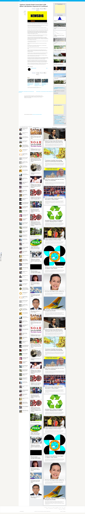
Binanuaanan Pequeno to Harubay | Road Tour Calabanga (25, 231)
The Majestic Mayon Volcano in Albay (58, 122)
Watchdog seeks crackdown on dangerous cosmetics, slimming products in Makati (54, 221)
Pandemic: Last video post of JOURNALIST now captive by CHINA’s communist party (36, 198)
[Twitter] (47, 68)
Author (28, 66)
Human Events (56, 508)
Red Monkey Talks (51, 508)
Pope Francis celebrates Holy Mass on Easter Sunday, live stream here (54, 180)
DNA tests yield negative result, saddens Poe (54, 291)
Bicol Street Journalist (33, 68)
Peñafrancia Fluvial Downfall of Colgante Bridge (24, 191)
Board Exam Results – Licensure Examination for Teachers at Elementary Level (44, 91)
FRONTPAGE (45, 507)
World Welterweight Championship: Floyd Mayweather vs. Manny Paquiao (53, 199)
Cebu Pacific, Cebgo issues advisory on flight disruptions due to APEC (54, 310)
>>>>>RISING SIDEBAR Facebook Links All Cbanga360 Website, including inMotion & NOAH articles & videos (59, 88)
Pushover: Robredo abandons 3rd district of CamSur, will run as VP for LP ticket (54, 239)
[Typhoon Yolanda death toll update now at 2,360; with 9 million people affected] (30, 81)
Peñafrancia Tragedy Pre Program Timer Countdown (25, 199)
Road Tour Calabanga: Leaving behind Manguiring (24, 219)
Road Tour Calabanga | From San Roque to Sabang (25, 252)
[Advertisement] (60, 9)
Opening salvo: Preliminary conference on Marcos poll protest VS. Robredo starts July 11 (36, 261)
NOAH (64, 507)
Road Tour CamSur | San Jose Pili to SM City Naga (25, 267)
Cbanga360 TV (63, 508)
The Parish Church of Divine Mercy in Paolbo (59, 123)
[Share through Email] (0, 259)
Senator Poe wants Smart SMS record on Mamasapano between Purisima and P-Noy (54, 141)
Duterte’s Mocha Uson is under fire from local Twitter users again (36, 137)
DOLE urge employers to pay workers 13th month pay (59, 20)
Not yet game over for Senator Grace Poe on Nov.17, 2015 (59, 71)
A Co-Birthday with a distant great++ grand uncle (59, 43)
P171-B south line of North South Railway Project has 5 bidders (35, 295)
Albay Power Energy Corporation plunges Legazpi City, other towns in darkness (36, 272)
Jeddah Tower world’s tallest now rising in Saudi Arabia (59, 35)
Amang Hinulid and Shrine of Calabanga (36, 173)
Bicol (54, 63)
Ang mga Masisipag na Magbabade (25, 128)
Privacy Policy (60, 509)
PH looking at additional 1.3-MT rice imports (36, 311)
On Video (25, 0)
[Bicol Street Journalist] (29, 69)
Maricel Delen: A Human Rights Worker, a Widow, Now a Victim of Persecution (59, 64)
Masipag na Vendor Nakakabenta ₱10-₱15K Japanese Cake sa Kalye (25, 260)
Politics (31, 258)
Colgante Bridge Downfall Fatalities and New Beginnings (25, 183)
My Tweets (55, 91)
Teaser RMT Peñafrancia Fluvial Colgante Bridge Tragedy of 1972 (25, 207)
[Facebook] (46, 68)
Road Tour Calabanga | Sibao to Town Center (25, 210)
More (38, 0)
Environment (57, 507)
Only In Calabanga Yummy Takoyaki (25, 255)
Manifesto (41, 0)
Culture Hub (28, 0)
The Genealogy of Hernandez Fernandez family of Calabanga (24, 166)
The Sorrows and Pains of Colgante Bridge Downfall (25, 186)
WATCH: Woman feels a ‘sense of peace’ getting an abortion (35, 283)
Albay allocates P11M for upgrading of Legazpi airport (59, 28)
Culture (55, 27)
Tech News (33, 135)
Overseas (32, 0)
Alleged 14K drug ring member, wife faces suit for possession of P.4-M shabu (35, 247)
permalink (40, 87)
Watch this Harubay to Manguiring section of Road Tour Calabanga (25, 227)
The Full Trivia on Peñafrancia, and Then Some (25, 178)
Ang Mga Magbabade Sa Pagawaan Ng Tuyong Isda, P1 (25, 137)
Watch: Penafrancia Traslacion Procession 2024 (25, 174)
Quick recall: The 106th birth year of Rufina (25, 158)
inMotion (57, 27)
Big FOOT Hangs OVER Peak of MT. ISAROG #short (25, 223)
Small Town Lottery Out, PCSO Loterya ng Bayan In (60, 118)
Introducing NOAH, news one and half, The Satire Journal (36, 149)
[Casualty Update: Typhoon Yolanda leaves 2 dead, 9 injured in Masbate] (45, 81)
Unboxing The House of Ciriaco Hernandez (25, 149)
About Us (64, 509)
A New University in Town (35, 236)
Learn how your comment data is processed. (37, 114)
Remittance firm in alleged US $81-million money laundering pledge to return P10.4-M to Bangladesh (36, 186)
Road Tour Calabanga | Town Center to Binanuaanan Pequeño (25, 235)
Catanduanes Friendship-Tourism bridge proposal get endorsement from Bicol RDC (54, 161)
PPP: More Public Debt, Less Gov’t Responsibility (59, 57)
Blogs (59, 508)
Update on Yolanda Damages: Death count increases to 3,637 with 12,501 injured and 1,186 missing (36, 160)
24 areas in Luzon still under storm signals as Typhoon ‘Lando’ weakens (54, 268)
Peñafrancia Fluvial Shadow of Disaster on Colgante (25, 195)
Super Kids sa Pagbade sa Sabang (25, 243)
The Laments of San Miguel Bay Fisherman (24, 239)
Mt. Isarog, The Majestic (57, 120)
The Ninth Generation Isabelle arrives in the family (24, 154)
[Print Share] (0, 257)
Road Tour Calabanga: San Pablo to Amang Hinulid (25, 263)
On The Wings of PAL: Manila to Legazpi (25, 141)
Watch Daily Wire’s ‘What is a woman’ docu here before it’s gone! (25, 215)
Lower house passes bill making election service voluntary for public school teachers (35, 210)
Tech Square (35, 0)
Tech (51, 507)
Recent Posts (31, 66)
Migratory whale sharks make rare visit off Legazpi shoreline (59, 78)
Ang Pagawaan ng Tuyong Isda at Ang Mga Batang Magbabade (25, 248)
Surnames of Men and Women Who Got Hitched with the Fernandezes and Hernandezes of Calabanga (25, 146)
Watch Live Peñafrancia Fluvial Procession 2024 (25, 170)
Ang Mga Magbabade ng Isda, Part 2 (25, 133)
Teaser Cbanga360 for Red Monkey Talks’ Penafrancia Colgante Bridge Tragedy (25, 203)
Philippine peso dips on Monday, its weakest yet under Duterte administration (59, 50)
